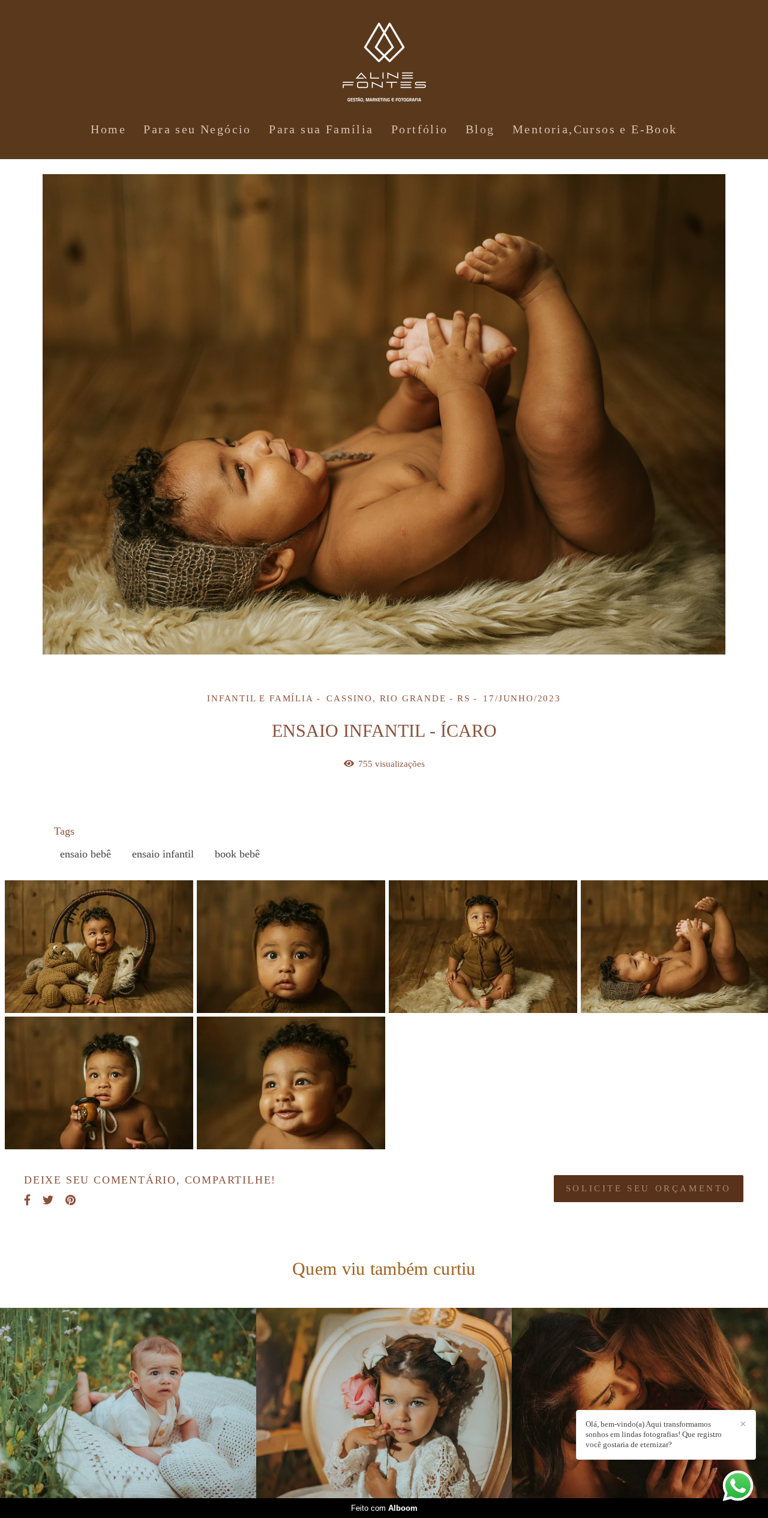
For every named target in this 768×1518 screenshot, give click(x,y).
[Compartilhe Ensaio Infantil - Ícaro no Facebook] (27, 1200)
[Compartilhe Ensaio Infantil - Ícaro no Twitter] (48, 1200)
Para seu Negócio (197, 129)
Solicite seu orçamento (648, 1188)
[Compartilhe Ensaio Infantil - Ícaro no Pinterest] (70, 1200)
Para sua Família (321, 129)
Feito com (384, 1508)
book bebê (237, 854)
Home (108, 129)
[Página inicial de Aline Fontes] (384, 57)
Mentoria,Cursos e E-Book (594, 129)
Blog (480, 129)
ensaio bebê (85, 854)
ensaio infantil (163, 854)
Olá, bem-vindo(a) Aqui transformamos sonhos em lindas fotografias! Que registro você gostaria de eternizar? (654, 1434)
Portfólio (419, 129)
